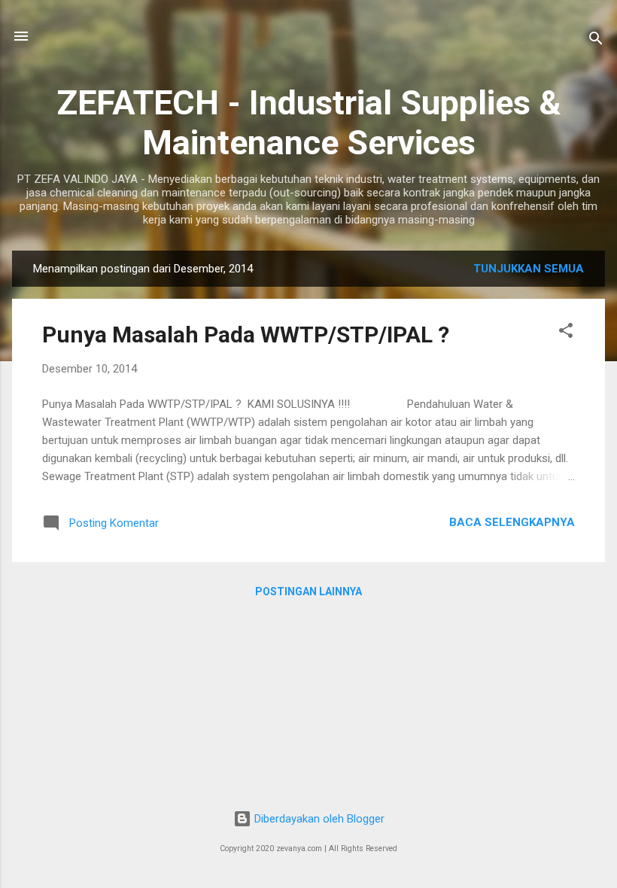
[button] (566, 333)
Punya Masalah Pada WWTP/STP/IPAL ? (245, 334)
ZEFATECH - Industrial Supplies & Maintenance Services (308, 123)
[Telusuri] (596, 41)
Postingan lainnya (308, 591)
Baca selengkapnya (512, 522)
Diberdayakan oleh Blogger (317, 819)
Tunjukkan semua (528, 268)
